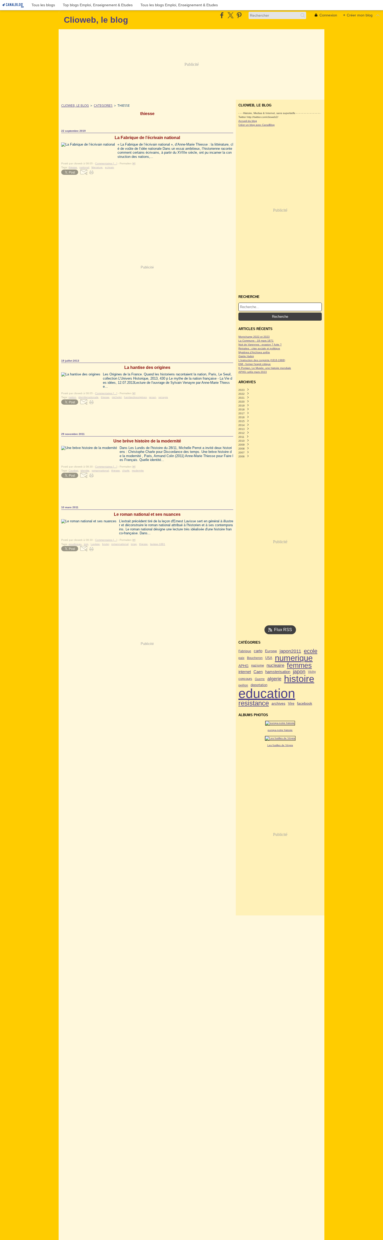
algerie (274, 679)
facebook (304, 703)
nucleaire (275, 665)
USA (268, 658)
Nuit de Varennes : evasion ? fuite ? (260, 344)
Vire (291, 703)
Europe (271, 651)
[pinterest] (239, 15)
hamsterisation (277, 672)
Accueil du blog (247, 120)
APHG (243, 666)
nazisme (257, 665)
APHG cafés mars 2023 (252, 371)
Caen (258, 672)
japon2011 (290, 651)
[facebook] (222, 15)
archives (278, 703)
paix (241, 658)
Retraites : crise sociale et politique (259, 348)
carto (258, 651)
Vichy (312, 671)
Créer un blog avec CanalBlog (256, 124)
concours (245, 679)
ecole (310, 651)
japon (299, 671)
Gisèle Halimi (246, 356)
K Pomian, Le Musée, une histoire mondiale (264, 368)
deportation (259, 685)
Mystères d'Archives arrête (254, 352)
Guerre (260, 679)
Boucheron (255, 658)
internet (244, 672)
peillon (243, 685)
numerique (294, 658)
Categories (103, 105)
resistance (253, 703)
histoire (299, 679)
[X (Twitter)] (230, 15)
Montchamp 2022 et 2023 (254, 336)
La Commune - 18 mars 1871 (256, 340)
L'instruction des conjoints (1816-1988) (261, 360)
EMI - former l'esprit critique (254, 364)
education (266, 693)
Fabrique (244, 651)
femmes (299, 665)
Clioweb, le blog (75, 105)
